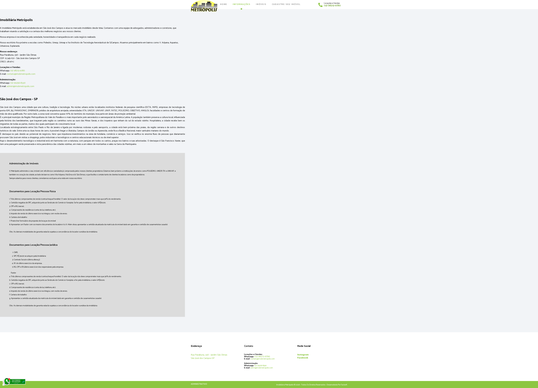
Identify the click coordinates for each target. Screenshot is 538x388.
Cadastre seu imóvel (286, 4)
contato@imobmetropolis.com (21, 74)
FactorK (344, 384)
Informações (241, 4)
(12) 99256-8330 (17, 83)
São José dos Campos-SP (202, 358)
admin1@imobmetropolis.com (20, 86)
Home (223, 4)
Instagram (303, 354)
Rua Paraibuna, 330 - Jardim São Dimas (209, 355)
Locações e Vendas (332, 3)
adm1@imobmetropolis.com (262, 368)
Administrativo (199, 384)
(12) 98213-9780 (332, 6)
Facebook (302, 357)
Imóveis (261, 4)
